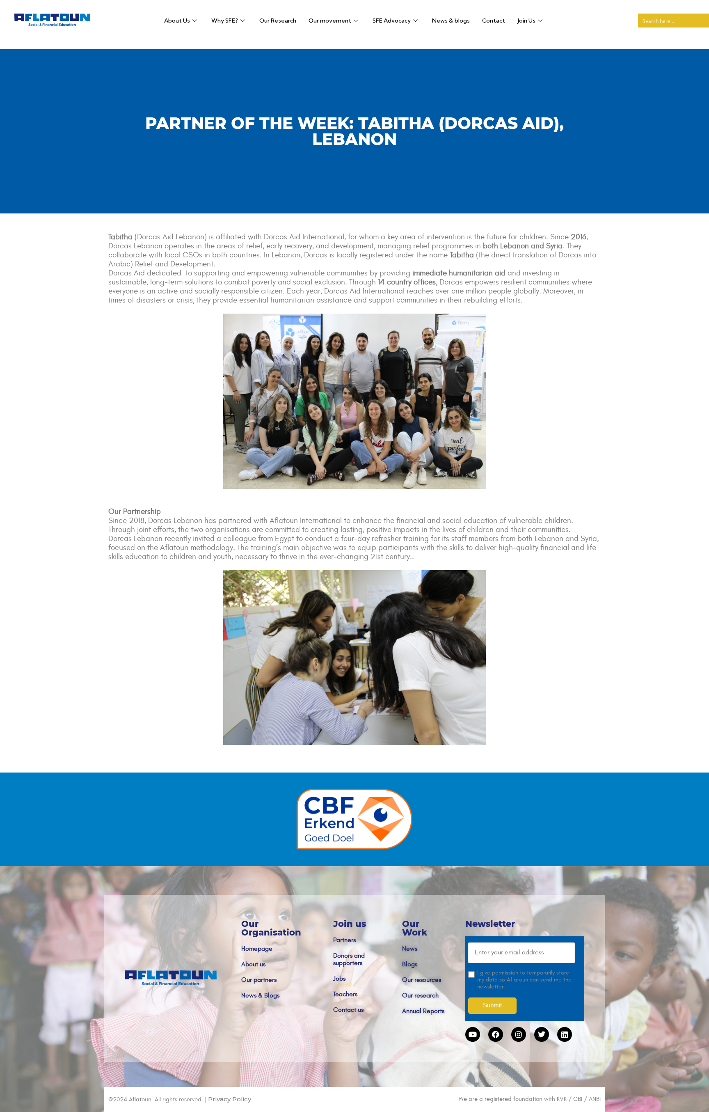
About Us (177, 20)
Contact (493, 20)
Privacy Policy (229, 1099)
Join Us (526, 20)
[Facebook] (495, 1034)
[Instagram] (518, 1034)
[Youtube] (472, 1034)
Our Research (277, 20)
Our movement (330, 20)
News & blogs (451, 20)
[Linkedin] (564, 1034)
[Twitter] (541, 1034)
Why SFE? (224, 20)
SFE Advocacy (392, 20)
